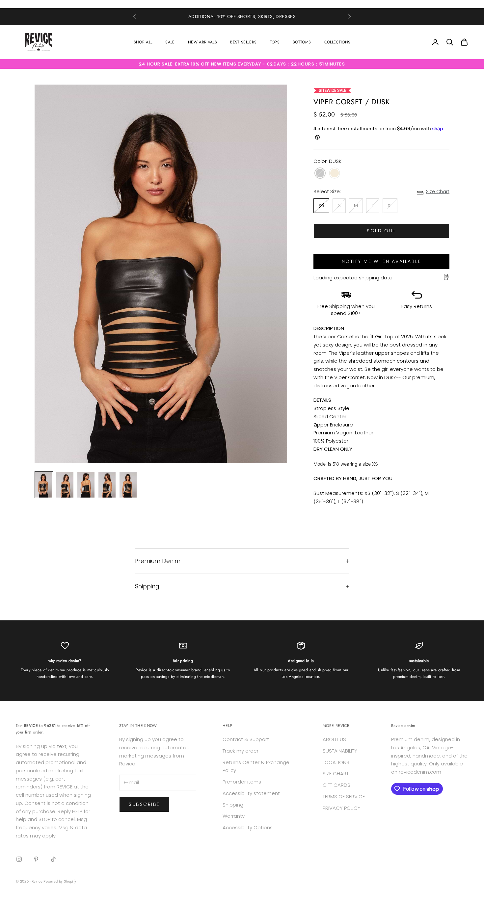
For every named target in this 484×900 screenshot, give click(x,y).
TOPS (275, 42)
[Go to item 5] (128, 484)
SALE (170, 42)
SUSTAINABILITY (340, 750)
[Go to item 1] (44, 484)
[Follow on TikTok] (53, 859)
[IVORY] (334, 173)
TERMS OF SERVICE (344, 796)
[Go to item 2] (65, 484)
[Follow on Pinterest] (36, 859)
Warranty (234, 815)
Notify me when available (381, 261)
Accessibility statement (251, 793)
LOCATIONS (336, 762)
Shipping (233, 804)
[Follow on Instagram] (19, 859)
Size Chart (437, 192)
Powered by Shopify (59, 881)
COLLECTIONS (337, 42)
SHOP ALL (143, 42)
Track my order (240, 750)
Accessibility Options (248, 827)
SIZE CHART (336, 773)
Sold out (381, 230)
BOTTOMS (302, 42)
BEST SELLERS (243, 42)
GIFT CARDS (336, 785)
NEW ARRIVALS (202, 42)
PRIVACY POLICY (342, 808)
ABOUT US (334, 739)
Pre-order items (242, 781)
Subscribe (144, 804)
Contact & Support (246, 739)
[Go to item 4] (107, 484)
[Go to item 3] (86, 484)
